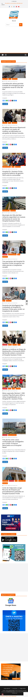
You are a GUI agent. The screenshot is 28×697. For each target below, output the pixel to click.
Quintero (14, 344)
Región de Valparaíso (6, 166)
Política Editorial (7, 688)
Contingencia (5, 480)
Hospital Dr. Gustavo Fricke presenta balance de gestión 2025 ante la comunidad (12, 173)
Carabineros (5, 78)
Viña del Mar (15, 78)
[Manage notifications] (2, 694)
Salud (10, 78)
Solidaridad (18, 388)
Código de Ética (23, 688)
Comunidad (5, 122)
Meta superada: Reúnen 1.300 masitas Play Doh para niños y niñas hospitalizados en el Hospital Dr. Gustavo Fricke (13, 396)
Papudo (10, 344)
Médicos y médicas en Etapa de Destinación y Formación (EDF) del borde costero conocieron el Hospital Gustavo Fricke (14, 352)
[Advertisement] (14, 40)
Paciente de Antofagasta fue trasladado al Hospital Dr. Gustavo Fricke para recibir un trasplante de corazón (13, 308)
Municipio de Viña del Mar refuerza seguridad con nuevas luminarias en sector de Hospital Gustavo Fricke (13, 218)
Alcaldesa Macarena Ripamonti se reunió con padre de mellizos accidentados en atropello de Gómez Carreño (13, 130)
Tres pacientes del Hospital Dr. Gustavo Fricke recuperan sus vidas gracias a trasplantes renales (13, 264)
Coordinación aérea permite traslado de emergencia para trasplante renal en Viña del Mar (13, 86)
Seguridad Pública (6, 210)
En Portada (5, 254)
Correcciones (14, 688)
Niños (10, 388)
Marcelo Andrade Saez (13, 81)
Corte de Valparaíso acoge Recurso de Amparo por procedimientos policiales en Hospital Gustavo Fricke (13, 491)
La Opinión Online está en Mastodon (8, 696)
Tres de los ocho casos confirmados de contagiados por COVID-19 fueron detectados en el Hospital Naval (13, 443)
